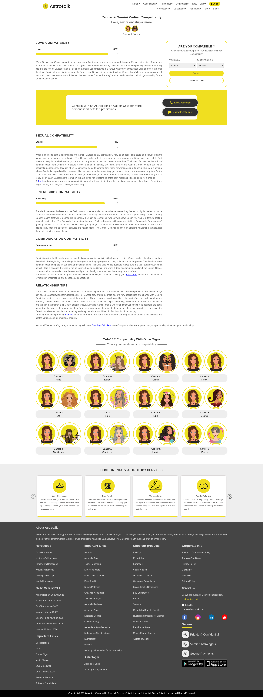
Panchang (195, 9)
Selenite (137, 604)
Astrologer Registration (95, 669)
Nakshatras (131, 274)
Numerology (166, 4)
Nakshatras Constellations (97, 633)
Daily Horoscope (44, 552)
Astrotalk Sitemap (44, 677)
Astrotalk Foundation (46, 683)
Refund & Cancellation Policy (196, 552)
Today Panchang (92, 564)
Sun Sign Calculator (102, 325)
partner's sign (205, 60)
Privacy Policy (189, 564)
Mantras (88, 644)
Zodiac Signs (42, 654)
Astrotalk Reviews (93, 604)
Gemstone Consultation (144, 581)
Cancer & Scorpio (204, 414)
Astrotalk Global (141, 639)
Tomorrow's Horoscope (47, 564)
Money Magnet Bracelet (144, 633)
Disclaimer (187, 570)
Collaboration (42, 643)
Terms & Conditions (191, 558)
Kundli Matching (92, 587)
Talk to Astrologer (92, 598)
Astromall (89, 552)
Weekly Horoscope (45, 570)
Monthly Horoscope (45, 575)
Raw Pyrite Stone (141, 627)
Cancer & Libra (156, 414)
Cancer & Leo (58, 414)
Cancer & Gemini (156, 378)
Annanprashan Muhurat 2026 (50, 595)
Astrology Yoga (91, 610)
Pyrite (136, 598)
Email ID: (193, 607)
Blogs (216, 9)
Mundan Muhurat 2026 (47, 629)
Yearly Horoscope (44, 581)
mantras (69, 315)
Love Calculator (196, 80)
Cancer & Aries (58, 378)
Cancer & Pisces (204, 450)
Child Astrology (91, 621)
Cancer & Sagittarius (58, 450)
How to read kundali (94, 575)
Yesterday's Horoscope (47, 558)
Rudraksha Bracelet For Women (148, 616)
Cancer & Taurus (107, 378)
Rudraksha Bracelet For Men (147, 610)
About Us (186, 575)
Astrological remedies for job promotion (103, 650)
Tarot (194, 4)
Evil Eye (137, 552)
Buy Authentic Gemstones (145, 587)
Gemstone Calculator (143, 575)
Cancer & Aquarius (156, 450)
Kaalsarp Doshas (92, 616)
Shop (207, 9)
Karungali (138, 564)
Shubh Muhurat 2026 (48, 588)
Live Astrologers (92, 570)
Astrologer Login (92, 664)
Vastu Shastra (42, 660)
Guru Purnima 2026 (45, 672)
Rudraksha (138, 558)
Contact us (188, 588)
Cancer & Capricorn (107, 450)
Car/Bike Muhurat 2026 (47, 606)
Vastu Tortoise (140, 570)
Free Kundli (90, 581)
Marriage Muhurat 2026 (47, 612)
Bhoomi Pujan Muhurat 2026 (49, 618)
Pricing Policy (188, 581)
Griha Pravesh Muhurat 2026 (50, 623)
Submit (196, 73)
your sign (174, 60)
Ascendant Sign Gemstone (97, 627)
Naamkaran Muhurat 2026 (48, 600)
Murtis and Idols (140, 621)
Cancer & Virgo (107, 414)
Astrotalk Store (91, 558)
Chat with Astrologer (94, 593)
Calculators (179, 9)
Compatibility (182, 4)
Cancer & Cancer (204, 378)
